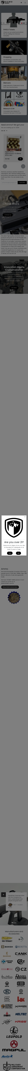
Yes (10, 553)
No (18, 553)
